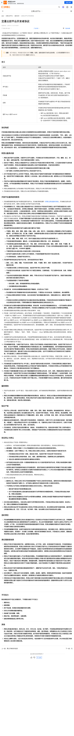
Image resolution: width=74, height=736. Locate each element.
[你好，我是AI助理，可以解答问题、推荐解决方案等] (63, 7)
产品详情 (36, 28)
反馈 (40, 657)
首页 (3, 16)
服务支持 (17, 16)
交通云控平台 (9, 16)
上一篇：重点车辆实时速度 (10, 648)
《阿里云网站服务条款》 (51, 201)
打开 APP (68, 2)
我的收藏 (67, 28)
